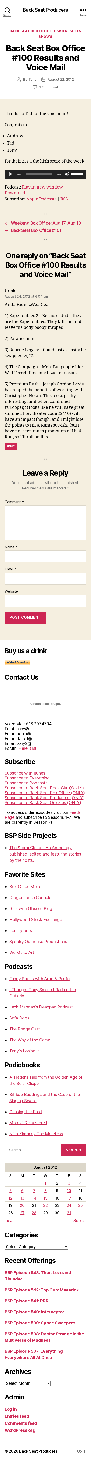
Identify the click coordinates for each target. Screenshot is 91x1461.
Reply (10, 446)
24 (69, 1205)
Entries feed (17, 1416)
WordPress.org (20, 1430)
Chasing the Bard (25, 1111)
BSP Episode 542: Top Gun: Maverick (42, 1289)
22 (45, 1205)
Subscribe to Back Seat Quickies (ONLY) (43, 802)
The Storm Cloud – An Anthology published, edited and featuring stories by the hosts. (45, 854)
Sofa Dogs (19, 1017)
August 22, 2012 (61, 79)
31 (69, 1213)
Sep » (79, 1220)
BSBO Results (67, 31)
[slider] (77, 174)
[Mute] (67, 174)
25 (80, 1205)
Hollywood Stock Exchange (35, 919)
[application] (45, 174)
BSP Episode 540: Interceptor (34, 1311)
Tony (32, 79)
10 (69, 1190)
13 (22, 1198)
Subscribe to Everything (27, 778)
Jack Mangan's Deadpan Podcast (41, 1006)
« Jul (11, 1220)
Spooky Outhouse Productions (38, 941)
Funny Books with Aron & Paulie (39, 978)
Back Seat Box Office (31, 31)
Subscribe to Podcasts (26, 782)
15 (45, 1198)
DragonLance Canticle (30, 897)
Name (11, 547)
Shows (45, 37)
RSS (64, 199)
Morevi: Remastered (28, 1122)
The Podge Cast (24, 1028)
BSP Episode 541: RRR (27, 1300)
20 (22, 1205)
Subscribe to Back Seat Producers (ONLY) (44, 797)
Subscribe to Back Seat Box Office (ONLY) (45, 792)
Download (15, 193)
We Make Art (21, 952)
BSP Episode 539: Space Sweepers (40, 1322)
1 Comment (48, 87)
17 (69, 1198)
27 (22, 1213)
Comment (14, 502)
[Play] (10, 174)
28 (34, 1213)
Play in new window (42, 187)
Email (10, 569)
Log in (11, 1409)
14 (34, 1198)
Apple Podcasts (41, 199)
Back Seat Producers (45, 9)
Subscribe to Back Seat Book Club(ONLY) (44, 787)
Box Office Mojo (24, 886)
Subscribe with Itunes (25, 773)
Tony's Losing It (24, 1050)
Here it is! (27, 748)
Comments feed (21, 1423)
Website (11, 591)
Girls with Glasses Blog (30, 908)
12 (10, 1198)
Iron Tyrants (20, 930)
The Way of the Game (29, 1039)
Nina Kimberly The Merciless (36, 1133)
